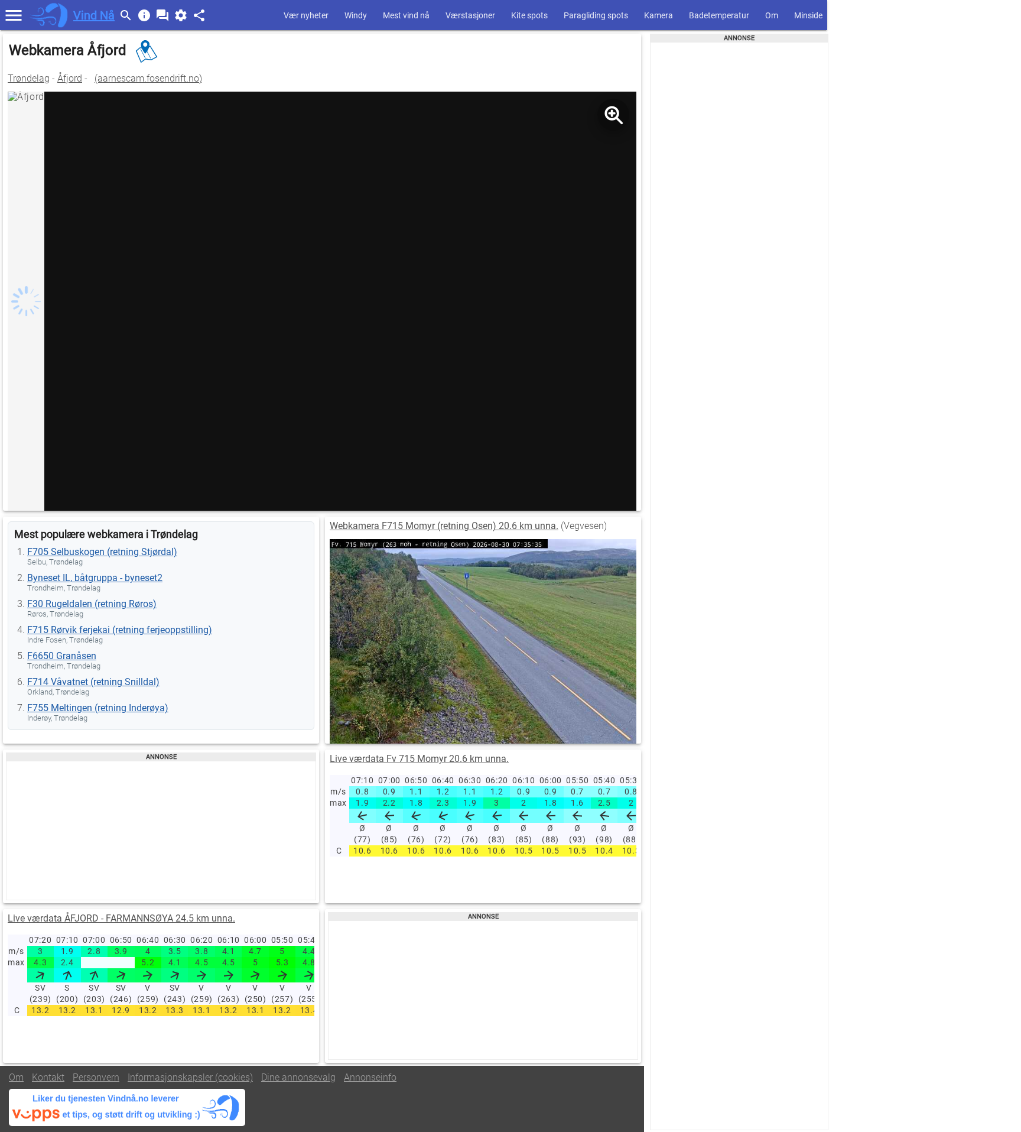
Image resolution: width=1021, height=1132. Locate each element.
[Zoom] (613, 115)
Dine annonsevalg (298, 1077)
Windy (355, 15)
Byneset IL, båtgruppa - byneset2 (94, 577)
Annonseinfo (370, 1077)
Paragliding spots (596, 15)
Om (771, 15)
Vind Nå (94, 15)
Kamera (658, 15)
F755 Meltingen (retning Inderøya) (97, 707)
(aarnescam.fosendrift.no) (148, 78)
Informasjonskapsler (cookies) (190, 1077)
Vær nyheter (306, 15)
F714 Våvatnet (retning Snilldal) (93, 681)
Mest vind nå (406, 15)
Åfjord (69, 78)
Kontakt (48, 1077)
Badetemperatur (719, 15)
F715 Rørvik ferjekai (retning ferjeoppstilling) (119, 629)
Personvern (96, 1077)
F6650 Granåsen (61, 655)
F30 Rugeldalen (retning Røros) (92, 603)
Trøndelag (29, 78)
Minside (808, 15)
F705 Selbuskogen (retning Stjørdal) (102, 551)
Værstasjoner (470, 15)
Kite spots (529, 15)
